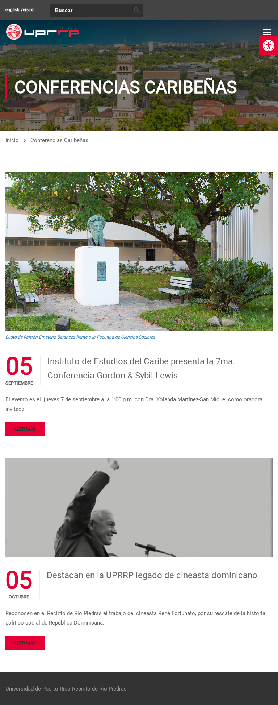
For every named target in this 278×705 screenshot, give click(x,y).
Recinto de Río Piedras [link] (99, 688)
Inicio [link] (12, 140)
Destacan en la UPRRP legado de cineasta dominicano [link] (152, 575)
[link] (268, 45)
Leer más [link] (25, 429)
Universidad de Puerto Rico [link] (38, 688)
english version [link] (20, 9)
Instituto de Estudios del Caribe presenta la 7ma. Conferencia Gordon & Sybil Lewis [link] (141, 368)
